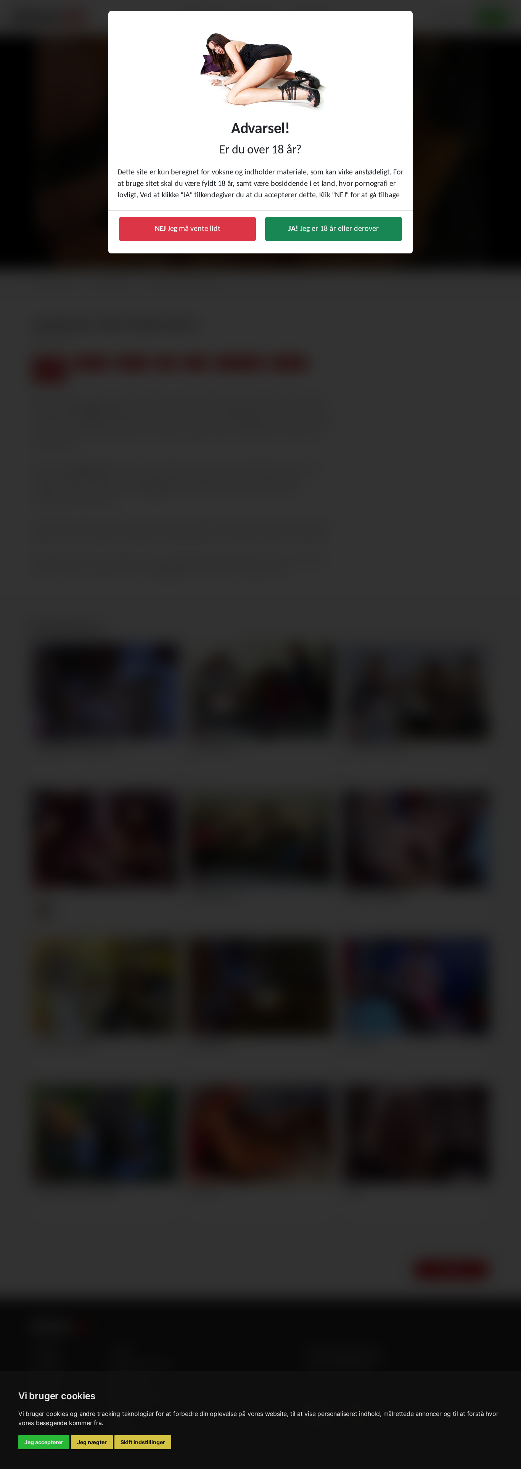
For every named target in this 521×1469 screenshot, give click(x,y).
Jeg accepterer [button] (43, 1442)
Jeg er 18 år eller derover (333, 229)
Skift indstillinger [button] (143, 1442)
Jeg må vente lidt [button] (187, 229)
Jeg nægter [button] (92, 1442)
